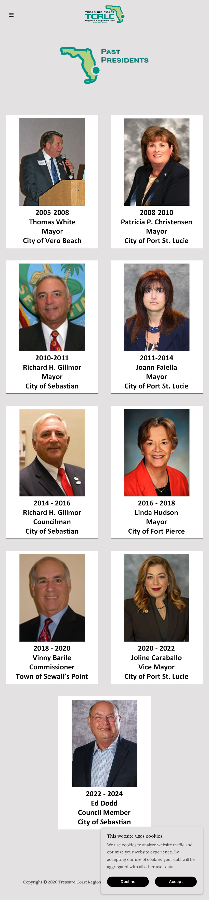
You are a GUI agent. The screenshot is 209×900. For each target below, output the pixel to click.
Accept (176, 881)
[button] (21, 15)
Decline (128, 881)
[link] (104, 14)
